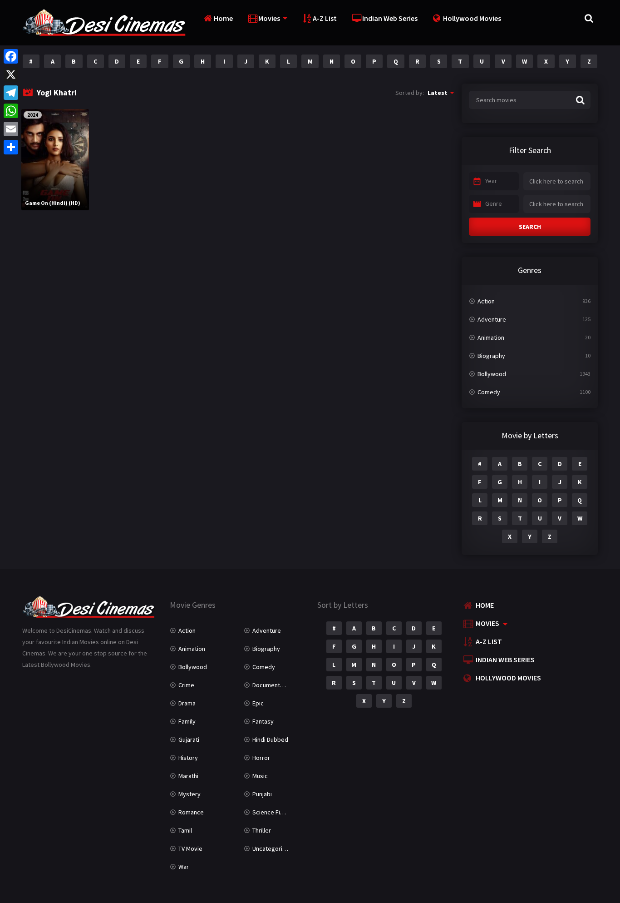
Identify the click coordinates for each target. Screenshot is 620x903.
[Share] (11, 147)
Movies (269, 18)
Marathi (188, 776)
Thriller (261, 830)
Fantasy (263, 721)
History (188, 758)
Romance (191, 812)
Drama (187, 703)
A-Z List (325, 18)
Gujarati (188, 739)
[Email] (11, 129)
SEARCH (530, 227)
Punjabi (262, 794)
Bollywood (491, 374)
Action (486, 301)
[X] (11, 74)
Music (260, 776)
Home (223, 18)
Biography (491, 356)
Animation (490, 337)
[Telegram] (11, 93)
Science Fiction (273, 812)
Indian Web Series (390, 18)
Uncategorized (272, 848)
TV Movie (190, 848)
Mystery (189, 794)
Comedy (488, 392)
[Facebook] (11, 56)
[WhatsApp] (11, 111)
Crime (186, 685)
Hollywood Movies (472, 18)
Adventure (491, 319)
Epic (258, 703)
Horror (261, 758)
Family (187, 721)
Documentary (270, 685)
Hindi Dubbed (270, 739)
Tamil (185, 830)
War (183, 867)
